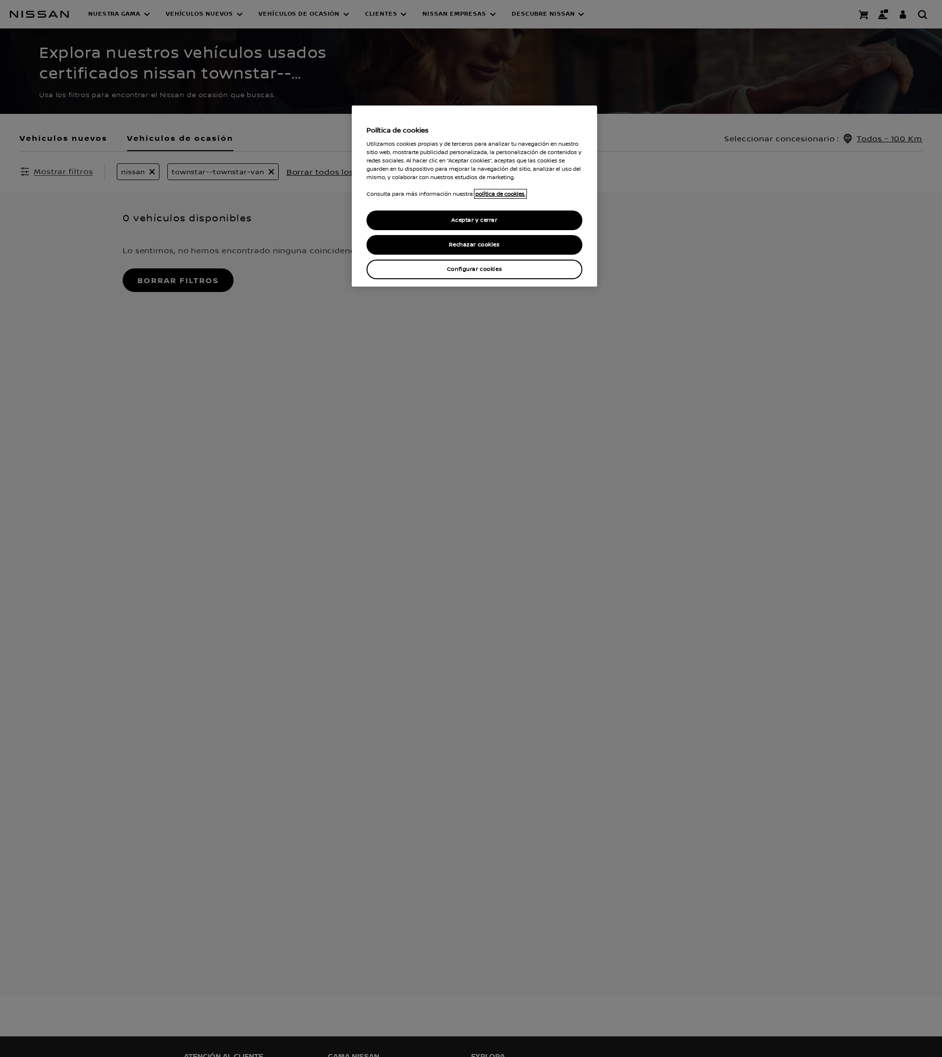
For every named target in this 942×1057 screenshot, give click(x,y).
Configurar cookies (474, 269)
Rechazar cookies (474, 244)
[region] (474, 196)
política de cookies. (500, 193)
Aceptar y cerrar (474, 220)
